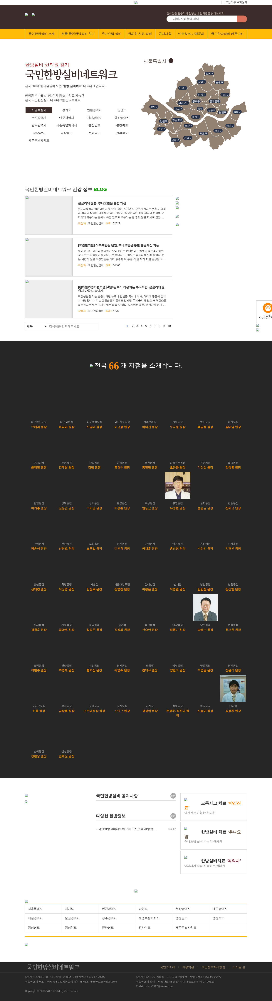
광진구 (222, 112)
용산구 (195, 116)
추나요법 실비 (111, 33)
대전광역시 (94, 117)
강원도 (122, 110)
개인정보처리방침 (213, 967)
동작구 (188, 125)
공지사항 (165, 33)
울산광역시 (122, 117)
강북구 (201, 81)
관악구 (188, 137)
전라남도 (94, 132)
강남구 (218, 130)
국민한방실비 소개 (41, 33)
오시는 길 (239, 967)
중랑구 (225, 94)
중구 (200, 108)
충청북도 (122, 125)
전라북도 (122, 132)
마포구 (178, 108)
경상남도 (39, 132)
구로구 (161, 129)
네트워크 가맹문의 (191, 33)
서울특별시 (38, 110)
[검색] (95, 326)
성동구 (211, 110)
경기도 (66, 110)
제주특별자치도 (38, 140)
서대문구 (183, 102)
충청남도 (94, 125)
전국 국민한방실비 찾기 (78, 33)
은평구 (183, 88)
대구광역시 (66, 117)
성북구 (201, 94)
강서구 (154, 106)
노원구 (219, 82)
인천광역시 (94, 110)
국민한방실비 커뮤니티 (227, 33)
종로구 (196, 101)
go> (173, 795)
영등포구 (177, 120)
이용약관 (188, 967)
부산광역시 (38, 117)
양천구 (163, 121)
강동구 (237, 111)
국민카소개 (167, 967)
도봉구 (209, 73)
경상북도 (67, 132)
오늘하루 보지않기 (236, 2)
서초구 (203, 133)
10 (169, 326)
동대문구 (214, 101)
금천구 (175, 140)
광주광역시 (38, 125)
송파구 (230, 125)
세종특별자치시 (66, 125)
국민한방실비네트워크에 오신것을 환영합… (127, 829)
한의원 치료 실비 (140, 33)
